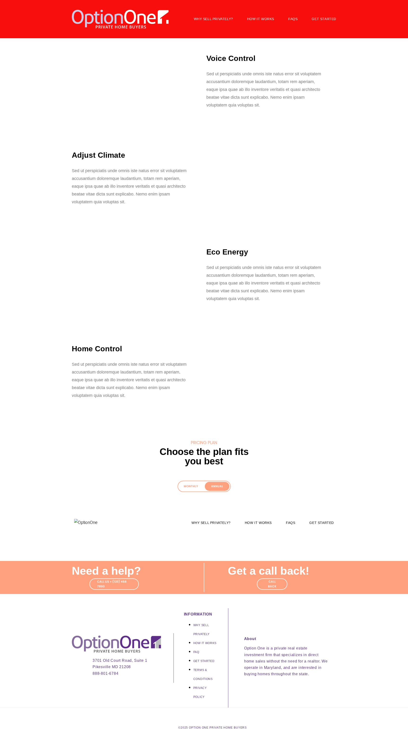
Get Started (324, 19)
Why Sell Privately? (213, 19)
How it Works (260, 19)
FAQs (293, 19)
